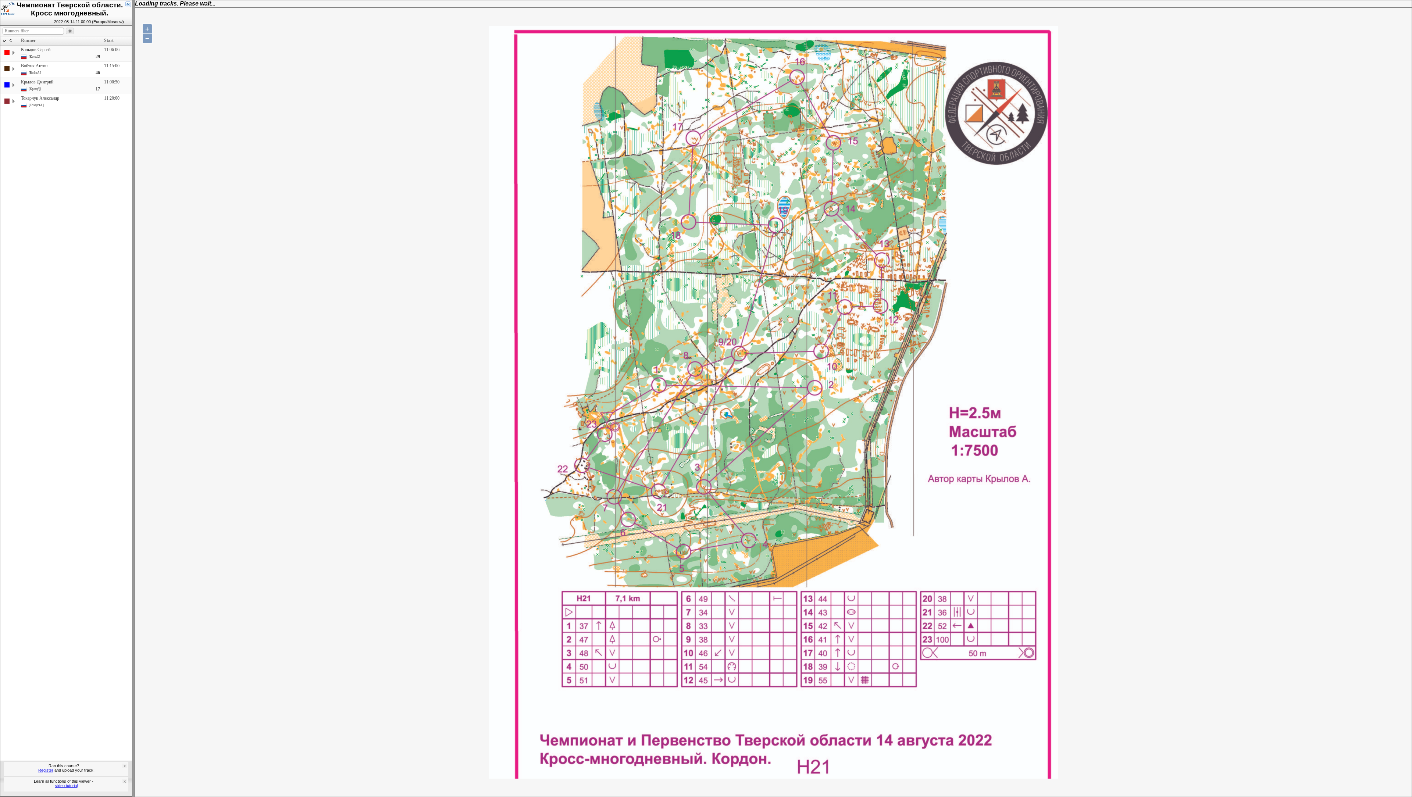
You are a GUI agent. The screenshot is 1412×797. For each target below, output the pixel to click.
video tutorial (66, 785)
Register (45, 770)
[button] (70, 31)
